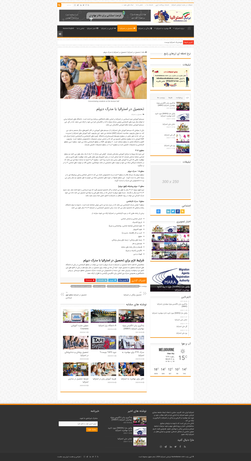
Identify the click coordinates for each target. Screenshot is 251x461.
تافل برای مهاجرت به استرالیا (132, 378)
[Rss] (88, 5)
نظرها (170, 97)
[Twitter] (83, 5)
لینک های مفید (128, 5)
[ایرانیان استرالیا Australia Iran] (172, 16)
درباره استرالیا (179, 28)
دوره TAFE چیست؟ (108, 352)
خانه (189, 28)
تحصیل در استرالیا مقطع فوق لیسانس (76, 295)
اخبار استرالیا (91, 28)
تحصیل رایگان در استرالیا (132, 293)
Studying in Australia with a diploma (123, 286)
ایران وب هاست (63, 456)
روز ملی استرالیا (169, 145)
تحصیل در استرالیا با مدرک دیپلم (81, 286)
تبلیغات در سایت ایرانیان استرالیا (182, 5)
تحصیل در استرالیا (126, 28)
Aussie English (68, 28)
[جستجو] (59, 5)
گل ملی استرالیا (169, 135)
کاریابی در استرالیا (107, 28)
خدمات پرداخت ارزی (162, 5)
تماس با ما (139, 5)
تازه (187, 97)
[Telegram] (77, 5)
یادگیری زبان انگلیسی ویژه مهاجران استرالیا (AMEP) (133, 327)
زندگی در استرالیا (144, 28)
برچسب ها (161, 97)
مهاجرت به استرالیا (162, 28)
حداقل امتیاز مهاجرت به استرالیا (171, 42)
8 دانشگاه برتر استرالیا (107, 325)
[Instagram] (75, 5)
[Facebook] (86, 5)
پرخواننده (179, 97)
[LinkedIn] (81, 5)
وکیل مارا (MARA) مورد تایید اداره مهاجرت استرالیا (165, 114)
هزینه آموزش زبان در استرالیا (104, 378)
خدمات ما (150, 5)
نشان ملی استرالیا (169, 124)
